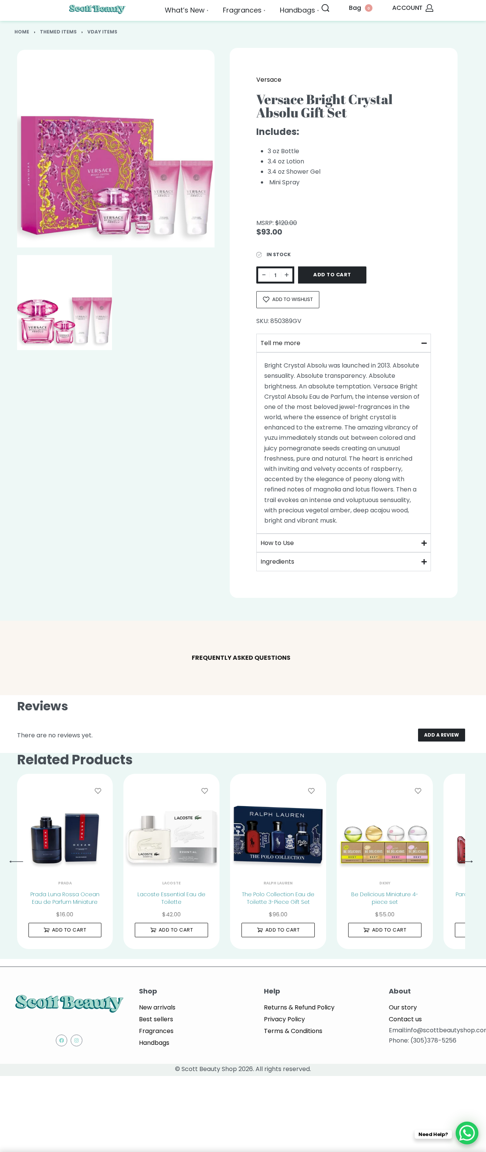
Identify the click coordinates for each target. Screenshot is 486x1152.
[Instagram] (76, 1040)
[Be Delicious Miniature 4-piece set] (385, 822)
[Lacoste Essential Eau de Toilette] (171, 822)
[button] (65, 930)
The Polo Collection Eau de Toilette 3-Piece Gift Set (278, 898)
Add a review (441, 735)
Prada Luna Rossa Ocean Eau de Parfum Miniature (64, 898)
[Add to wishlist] (98, 791)
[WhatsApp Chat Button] (467, 1133)
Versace (268, 79)
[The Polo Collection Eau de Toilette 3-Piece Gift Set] (278, 822)
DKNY (384, 883)
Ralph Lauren (278, 883)
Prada (65, 883)
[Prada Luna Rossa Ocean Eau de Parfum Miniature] (65, 822)
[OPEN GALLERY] (116, 148)
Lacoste (171, 883)
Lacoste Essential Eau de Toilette (171, 898)
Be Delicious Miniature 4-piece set (384, 898)
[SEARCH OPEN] (325, 8)
